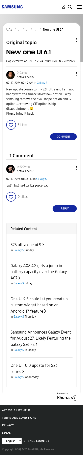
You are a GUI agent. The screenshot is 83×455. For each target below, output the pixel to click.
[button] (69, 74)
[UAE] (12, 6)
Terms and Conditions (19, 418)
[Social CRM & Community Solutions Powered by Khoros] (66, 396)
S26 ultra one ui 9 (25, 244)
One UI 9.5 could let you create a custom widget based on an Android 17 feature (39, 305)
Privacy (8, 425)
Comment (63, 136)
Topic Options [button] (69, 40)
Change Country (36, 441)
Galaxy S (42, 83)
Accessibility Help (16, 410)
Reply (65, 208)
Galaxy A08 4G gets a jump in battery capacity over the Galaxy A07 (38, 271)
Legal (6, 432)
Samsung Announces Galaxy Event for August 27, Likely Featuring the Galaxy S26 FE (40, 338)
